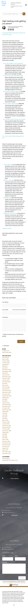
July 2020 (4, 399)
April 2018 (4, 438)
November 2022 (6, 376)
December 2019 (6, 404)
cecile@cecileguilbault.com (8, 512)
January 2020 (5, 403)
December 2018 (6, 425)
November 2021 (6, 382)
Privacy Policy (5, 582)
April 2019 (4, 418)
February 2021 (6, 387)
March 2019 (5, 420)
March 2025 (5, 359)
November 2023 (6, 369)
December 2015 (6, 453)
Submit (21, 341)
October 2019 (5, 408)
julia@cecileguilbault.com (8, 549)
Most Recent (5, 357)
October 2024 (6, 362)
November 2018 (6, 427)
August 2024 (5, 364)
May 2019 (4, 417)
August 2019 (5, 411)
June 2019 (4, 415)
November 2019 (6, 406)
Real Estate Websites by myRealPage (17, 582)
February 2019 (6, 422)
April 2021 (4, 383)
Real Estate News (6, 352)
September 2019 (6, 410)
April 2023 (4, 373)
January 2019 (5, 424)
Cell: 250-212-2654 (6, 510)
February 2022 (6, 378)
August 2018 (5, 432)
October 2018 (5, 429)
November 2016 (6, 452)
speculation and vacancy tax (10, 460)
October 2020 (6, 394)
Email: (16, 556)
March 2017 (5, 450)
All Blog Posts (5, 351)
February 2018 (6, 441)
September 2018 (6, 431)
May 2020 (4, 401)
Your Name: (5, 302)
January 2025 (5, 361)
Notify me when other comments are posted (12, 335)
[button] (6, 510)
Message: (4, 562)
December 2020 (6, 390)
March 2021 (5, 385)
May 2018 (4, 436)
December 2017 (6, 443)
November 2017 (6, 445)
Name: (4, 556)
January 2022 (5, 380)
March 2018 (5, 439)
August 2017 (5, 448)
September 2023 (6, 371)
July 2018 (4, 434)
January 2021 (5, 389)
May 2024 (4, 366)
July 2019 (4, 413)
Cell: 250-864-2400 (7, 547)
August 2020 (5, 397)
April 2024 (5, 368)
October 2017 (5, 446)
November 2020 (6, 392)
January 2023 (5, 375)
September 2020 (6, 396)
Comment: (5, 317)
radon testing (5, 458)
